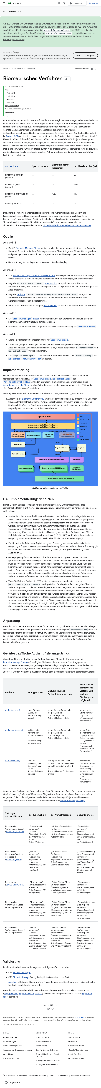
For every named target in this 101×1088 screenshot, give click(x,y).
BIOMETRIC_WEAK (13, 859)
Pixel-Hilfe (72, 1041)
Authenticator (12, 166)
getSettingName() (12, 761)
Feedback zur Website (80, 1076)
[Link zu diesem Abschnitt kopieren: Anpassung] (22, 621)
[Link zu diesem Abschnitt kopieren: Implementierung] (32, 370)
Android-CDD (12, 136)
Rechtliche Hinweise (37, 1076)
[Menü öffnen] (4, 3)
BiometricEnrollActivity (33, 399)
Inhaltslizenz (79, 1017)
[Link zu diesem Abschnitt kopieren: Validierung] (22, 961)
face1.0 (38, 993)
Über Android (9, 1076)
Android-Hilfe (74, 1037)
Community (22, 1076)
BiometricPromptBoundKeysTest (25, 359)
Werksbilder (8, 1054)
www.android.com (76, 1046)
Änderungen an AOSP (13, 39)
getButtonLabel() (12, 710)
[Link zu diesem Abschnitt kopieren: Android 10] (19, 313)
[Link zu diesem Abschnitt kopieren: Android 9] (17, 334)
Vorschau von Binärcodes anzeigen (17, 1050)
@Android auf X (42, 1037)
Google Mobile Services (78, 1050)
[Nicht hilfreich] (96, 69)
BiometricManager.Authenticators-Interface (34, 275)
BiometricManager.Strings (28, 248)
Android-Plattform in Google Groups (48, 1055)
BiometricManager (22, 318)
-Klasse (35, 318)
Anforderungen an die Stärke (16, 385)
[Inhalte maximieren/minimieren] (21, 86)
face (5, 997)
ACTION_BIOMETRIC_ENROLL (17, 382)
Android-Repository (11, 1037)
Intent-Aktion (51, 283)
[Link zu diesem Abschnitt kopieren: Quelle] (15, 236)
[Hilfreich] (92, 69)
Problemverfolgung (76, 1058)
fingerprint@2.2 (26, 993)
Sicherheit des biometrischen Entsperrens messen (67, 225)
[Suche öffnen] (59, 3)
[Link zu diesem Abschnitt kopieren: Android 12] (18, 242)
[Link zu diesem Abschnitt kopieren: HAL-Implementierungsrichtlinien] (56, 499)
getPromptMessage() (14, 730)
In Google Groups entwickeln (48, 1060)
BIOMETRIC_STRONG (15, 831)
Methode (21, 294)
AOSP (5, 69)
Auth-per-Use (50, 305)
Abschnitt (12, 982)
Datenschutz (62, 1076)
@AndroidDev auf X (44, 1041)
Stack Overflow (74, 1054)
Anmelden (93, 3)
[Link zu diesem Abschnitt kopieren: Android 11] (18, 270)
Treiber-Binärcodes (11, 1058)
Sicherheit (31, 69)
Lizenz (51, 1076)
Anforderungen (9, 1041)
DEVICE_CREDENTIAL (15, 885)
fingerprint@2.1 (11, 993)
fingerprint (87, 993)
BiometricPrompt (86, 326)
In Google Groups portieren (47, 1065)
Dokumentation (12, 11)
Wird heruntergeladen (12, 1046)
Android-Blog (41, 1046)
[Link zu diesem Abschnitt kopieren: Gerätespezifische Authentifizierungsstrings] (72, 653)
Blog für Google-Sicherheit (47, 1050)
